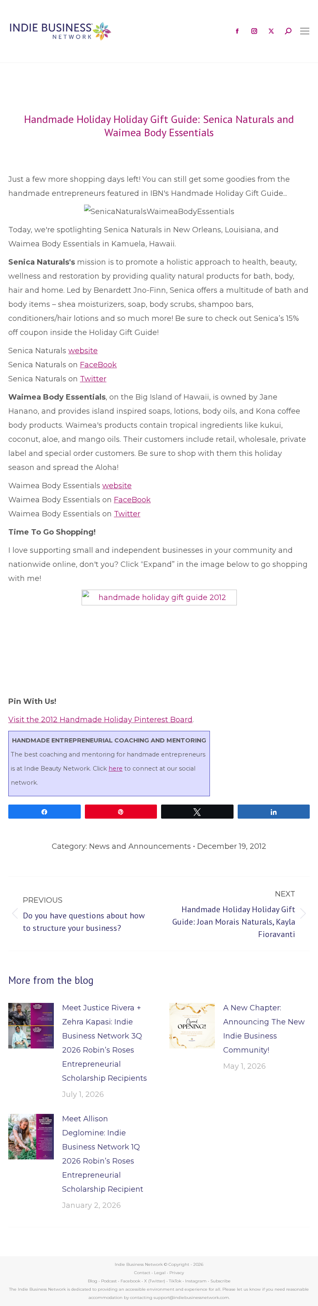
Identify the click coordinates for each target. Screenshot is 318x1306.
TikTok (175, 1281)
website (83, 350)
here (115, 768)
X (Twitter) (155, 1281)
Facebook (130, 1281)
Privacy (176, 1272)
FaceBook (98, 364)
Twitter (93, 378)
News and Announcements (140, 846)
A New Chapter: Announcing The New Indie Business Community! (264, 1029)
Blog (92, 1281)
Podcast (109, 1281)
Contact (142, 1272)
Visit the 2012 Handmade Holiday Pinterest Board (100, 719)
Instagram (196, 1281)
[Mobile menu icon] (305, 31)
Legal (160, 1272)
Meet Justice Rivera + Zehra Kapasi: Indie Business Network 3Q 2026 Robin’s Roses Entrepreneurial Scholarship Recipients (104, 1043)
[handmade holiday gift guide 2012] (159, 602)
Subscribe (220, 1281)
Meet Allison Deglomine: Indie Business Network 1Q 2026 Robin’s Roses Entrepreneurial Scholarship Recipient (102, 1154)
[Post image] (31, 1025)
